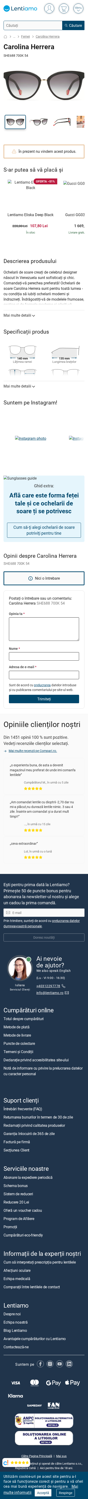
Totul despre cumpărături (24, 1018)
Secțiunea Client (16, 1150)
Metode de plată (16, 1027)
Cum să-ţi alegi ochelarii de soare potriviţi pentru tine (44, 530)
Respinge (65, 1493)
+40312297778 (48, 986)
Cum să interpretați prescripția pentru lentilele (40, 1262)
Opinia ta (17, 613)
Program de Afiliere (19, 1218)
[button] (15, 122)
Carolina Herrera (48, 36)
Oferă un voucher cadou (23, 1210)
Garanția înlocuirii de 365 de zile (29, 1133)
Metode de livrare (17, 1035)
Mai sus (61, 1456)
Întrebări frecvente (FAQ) (23, 1108)
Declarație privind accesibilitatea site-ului (36, 1060)
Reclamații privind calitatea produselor (34, 1125)
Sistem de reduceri (18, 1193)
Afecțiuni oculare (17, 1270)
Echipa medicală (17, 1278)
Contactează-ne (16, 1347)
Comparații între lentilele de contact (32, 1286)
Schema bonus (16, 1185)
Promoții (10, 1226)
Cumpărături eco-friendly (23, 1235)
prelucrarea (42, 685)
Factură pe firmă (17, 1141)
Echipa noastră (16, 1322)
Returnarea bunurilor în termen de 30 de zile (38, 1117)
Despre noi (12, 1314)
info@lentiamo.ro (50, 992)
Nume (14, 648)
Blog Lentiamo (15, 1330)
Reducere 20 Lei (16, 1202)
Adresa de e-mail (22, 667)
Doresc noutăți (44, 937)
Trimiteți (44, 699)
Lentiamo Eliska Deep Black (31, 215)
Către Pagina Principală (36, 1456)
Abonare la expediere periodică (28, 1177)
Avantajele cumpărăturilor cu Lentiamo (35, 1338)
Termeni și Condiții (18, 1051)
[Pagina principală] (5, 36)
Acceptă (43, 1493)
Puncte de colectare (19, 1043)
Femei (25, 36)
